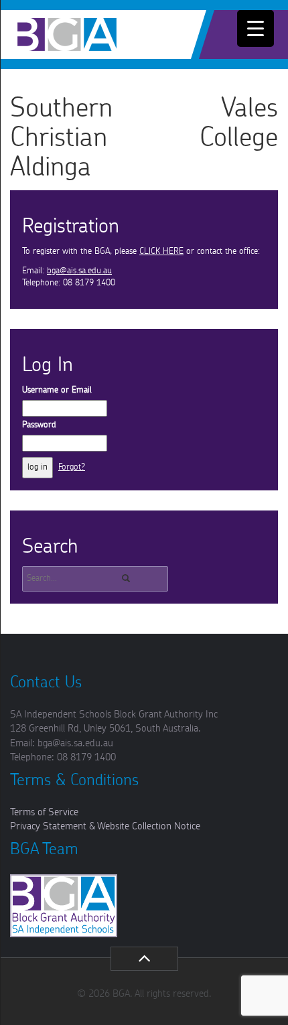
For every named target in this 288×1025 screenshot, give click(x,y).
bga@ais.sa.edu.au (79, 271)
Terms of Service (44, 812)
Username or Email (57, 390)
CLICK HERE (161, 251)
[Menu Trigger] (255, 28)
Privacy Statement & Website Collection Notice (105, 826)
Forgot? (71, 467)
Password (39, 425)
